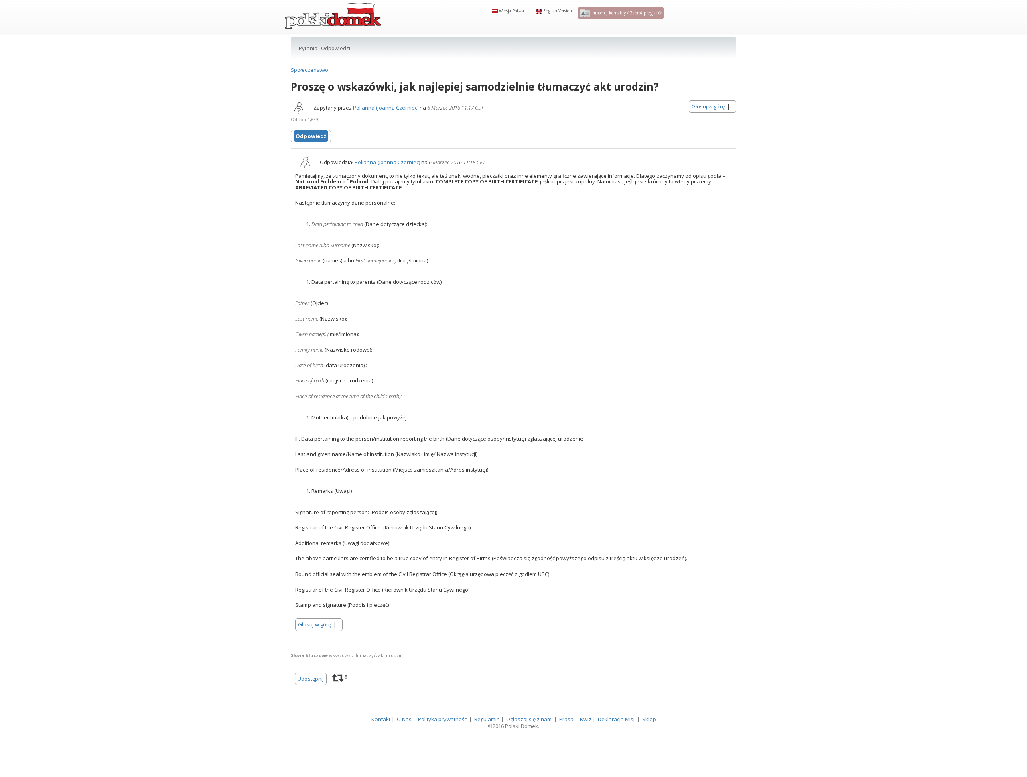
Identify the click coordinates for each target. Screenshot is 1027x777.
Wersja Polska (511, 21)
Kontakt (380, 735)
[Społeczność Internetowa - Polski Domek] (333, 22)
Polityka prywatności (443, 735)
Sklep (649, 735)
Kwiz (585, 735)
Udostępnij (311, 694)
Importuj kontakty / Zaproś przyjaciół (626, 23)
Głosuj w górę (708, 122)
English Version (557, 21)
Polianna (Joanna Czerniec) (385, 124)
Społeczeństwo (309, 86)
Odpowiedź (311, 152)
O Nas (404, 735)
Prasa (566, 735)
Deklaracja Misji (617, 735)
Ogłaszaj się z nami (529, 735)
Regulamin (487, 735)
